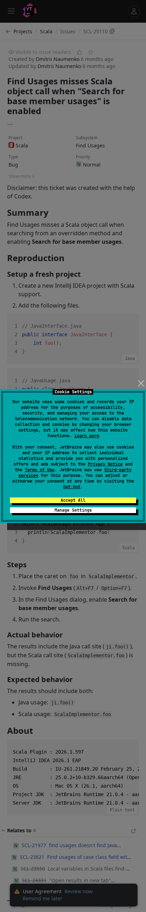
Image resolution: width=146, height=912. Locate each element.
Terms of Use (40, 470)
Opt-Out (71, 487)
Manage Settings (73, 510)
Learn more (86, 436)
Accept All (73, 500)
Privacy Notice (105, 464)
